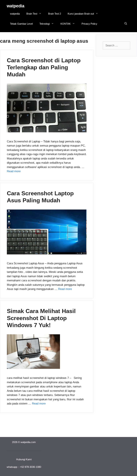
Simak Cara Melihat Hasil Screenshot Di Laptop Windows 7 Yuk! (41, 318)
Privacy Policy (89, 23)
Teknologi (44, 23)
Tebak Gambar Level (21, 23)
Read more (14, 171)
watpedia (15, 6)
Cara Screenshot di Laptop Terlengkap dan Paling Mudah (44, 67)
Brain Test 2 (54, 13)
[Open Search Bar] (125, 24)
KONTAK (65, 23)
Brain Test (31, 13)
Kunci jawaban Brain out (81, 13)
